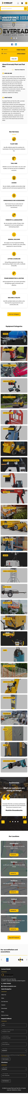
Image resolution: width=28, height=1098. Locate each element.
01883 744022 (7, 983)
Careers (3, 1005)
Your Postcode (5, 1073)
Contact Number (5, 1036)
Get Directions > (6, 1080)
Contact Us (13, 854)
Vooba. (19, 1090)
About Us (3, 994)
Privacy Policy (22, 1055)
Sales (2, 998)
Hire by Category (14, 314)
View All (14, 59)
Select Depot (4, 1048)
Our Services (4, 1001)
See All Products (14, 937)
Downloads (4, 1008)
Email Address (5, 1042)
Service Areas (4, 1015)
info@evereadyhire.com (9, 986)
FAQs (2, 1011)
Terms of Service (4, 1056)
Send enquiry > (5, 1059)
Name (3, 1023)
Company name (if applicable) (8, 1029)
